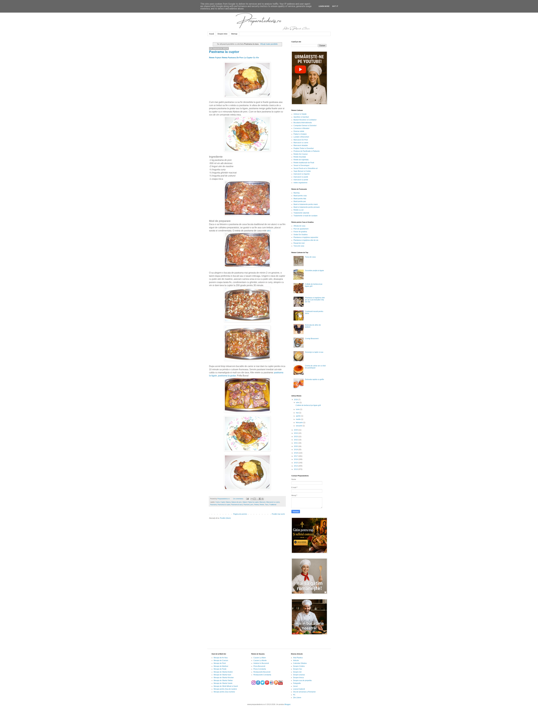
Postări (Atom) (225, 518)
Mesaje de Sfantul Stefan (223, 680)
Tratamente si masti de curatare (305, 216)
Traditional (272, 504)
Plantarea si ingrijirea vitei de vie (306, 240)
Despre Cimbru (299, 666)
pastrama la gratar (227, 375)
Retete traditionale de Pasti (304, 163)
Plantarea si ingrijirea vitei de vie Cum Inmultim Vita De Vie (315, 300)
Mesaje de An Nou (221, 658)
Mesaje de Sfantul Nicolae (224, 678)
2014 (296, 466)
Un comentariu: (238, 499)
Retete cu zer (299, 210)
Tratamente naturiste (301, 213)
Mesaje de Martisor (221, 666)
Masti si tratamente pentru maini (306, 204)
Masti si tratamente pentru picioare (307, 207)
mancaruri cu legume (302, 174)
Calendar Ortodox (300, 663)
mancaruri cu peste (301, 180)
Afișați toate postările (269, 44)
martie (298, 419)
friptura (228, 502)
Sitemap (234, 34)
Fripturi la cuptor (253, 502)
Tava (266, 504)
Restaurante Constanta (262, 675)
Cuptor (223, 502)
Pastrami (247, 504)
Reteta (256, 504)
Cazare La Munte (260, 660)
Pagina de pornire (240, 514)
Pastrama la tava (237, 504)
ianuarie (299, 426)
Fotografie (297, 683)
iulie (298, 403)
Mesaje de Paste (220, 669)
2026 (296, 400)
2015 (296, 463)
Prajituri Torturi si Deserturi (304, 148)
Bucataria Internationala (303, 123)
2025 (296, 430)
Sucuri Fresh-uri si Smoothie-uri (306, 168)
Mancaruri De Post (301, 140)
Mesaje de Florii (220, 663)
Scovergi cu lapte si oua (314, 352)
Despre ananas (299, 675)
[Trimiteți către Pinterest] (262, 498)
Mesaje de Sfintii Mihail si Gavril (226, 686)
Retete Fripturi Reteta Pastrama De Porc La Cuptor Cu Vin (234, 58)
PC (294, 695)
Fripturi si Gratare (300, 134)
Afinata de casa (299, 226)
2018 (296, 453)
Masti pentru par (300, 201)
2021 (296, 443)
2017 (296, 456)
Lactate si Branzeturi (301, 137)
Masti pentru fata (300, 199)
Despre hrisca (298, 678)
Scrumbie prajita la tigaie (314, 271)
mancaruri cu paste (301, 177)
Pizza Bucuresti (259, 666)
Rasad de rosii (299, 243)
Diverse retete (299, 131)
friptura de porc (236, 502)
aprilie (298, 416)
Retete (262, 504)
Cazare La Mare (259, 658)
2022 (296, 440)
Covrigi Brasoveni (312, 339)
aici (269, 230)
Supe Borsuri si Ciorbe (302, 171)
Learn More (324, 6)
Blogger (287, 704)
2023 (296, 437)
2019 (296, 450)
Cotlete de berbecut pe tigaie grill (308, 405)
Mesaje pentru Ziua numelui (224, 692)
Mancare (262, 502)
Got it (335, 6)
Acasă (211, 34)
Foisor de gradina (300, 232)
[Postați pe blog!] (254, 498)
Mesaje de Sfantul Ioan (222, 675)
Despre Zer (297, 672)
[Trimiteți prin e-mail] (252, 498)
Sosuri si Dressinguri (301, 165)
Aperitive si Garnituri (301, 117)
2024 (296, 433)
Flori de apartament (301, 229)
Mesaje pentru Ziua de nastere (225, 689)
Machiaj (297, 193)
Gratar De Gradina (301, 235)
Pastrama (213, 504)
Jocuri (295, 686)
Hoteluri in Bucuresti (261, 663)
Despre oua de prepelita (302, 680)
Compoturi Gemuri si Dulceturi (305, 126)
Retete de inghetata (301, 160)
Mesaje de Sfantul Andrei (223, 672)
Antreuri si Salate (300, 114)
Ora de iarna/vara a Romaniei (304, 692)
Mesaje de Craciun (221, 660)
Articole (296, 660)
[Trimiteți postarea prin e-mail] (247, 499)
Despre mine (222, 34)
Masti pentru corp (300, 196)
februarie (299, 423)
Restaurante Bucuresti (261, 672)
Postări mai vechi (278, 514)
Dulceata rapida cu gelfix (314, 379)
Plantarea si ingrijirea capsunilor (306, 237)
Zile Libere (297, 698)
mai (297, 413)
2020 (296, 446)
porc (251, 504)
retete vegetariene (300, 183)
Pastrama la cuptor (224, 52)
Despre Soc (297, 669)
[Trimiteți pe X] (257, 498)
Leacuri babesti (299, 689)
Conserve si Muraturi (301, 128)
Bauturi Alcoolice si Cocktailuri (305, 120)
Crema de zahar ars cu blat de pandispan (315, 367)
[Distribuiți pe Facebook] (259, 498)
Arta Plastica (298, 658)
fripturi (245, 502)
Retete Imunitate (300, 157)
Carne (217, 502)
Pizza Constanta (259, 669)
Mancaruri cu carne (273, 502)
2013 (296, 469)
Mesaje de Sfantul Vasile (223, 683)
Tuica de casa (299, 246)
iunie (298, 409)
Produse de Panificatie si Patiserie (307, 151)
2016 (296, 459)
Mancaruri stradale (301, 145)
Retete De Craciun (301, 154)
